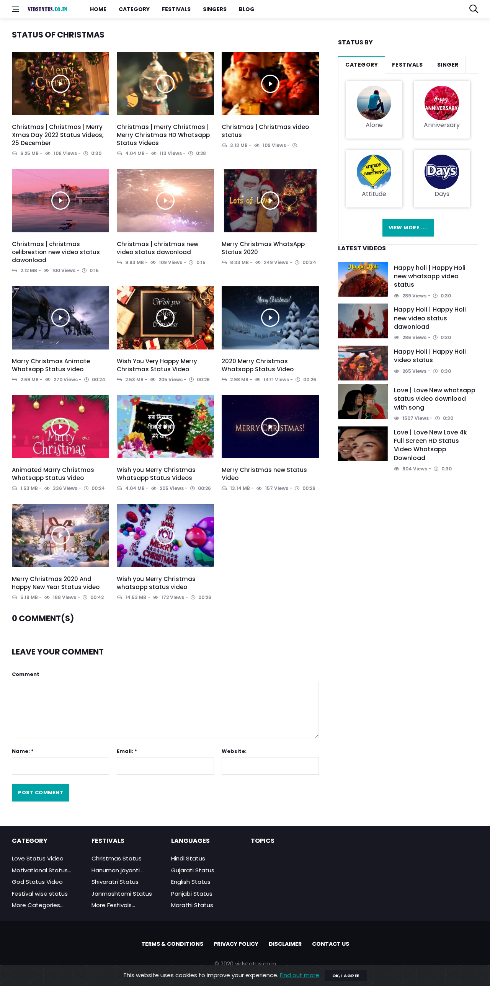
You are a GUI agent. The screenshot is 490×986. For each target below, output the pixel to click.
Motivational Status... (41, 870)
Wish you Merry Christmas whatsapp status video (156, 583)
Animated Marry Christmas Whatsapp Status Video (53, 474)
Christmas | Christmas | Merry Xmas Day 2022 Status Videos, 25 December (57, 135)
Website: (234, 751)
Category (134, 9)
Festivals (176, 9)
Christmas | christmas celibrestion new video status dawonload (56, 252)
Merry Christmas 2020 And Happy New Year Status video (56, 583)
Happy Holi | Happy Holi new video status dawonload (430, 318)
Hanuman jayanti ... (118, 870)
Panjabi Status (191, 894)
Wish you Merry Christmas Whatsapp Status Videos (156, 474)
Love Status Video (38, 858)
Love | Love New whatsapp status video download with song (434, 399)
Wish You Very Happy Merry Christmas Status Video (157, 365)
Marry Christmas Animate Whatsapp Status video (51, 365)
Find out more (299, 975)
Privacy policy (236, 944)
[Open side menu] (15, 9)
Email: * (127, 751)
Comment (25, 674)
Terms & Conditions (172, 944)
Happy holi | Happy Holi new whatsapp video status (430, 276)
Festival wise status (40, 894)
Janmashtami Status (121, 894)
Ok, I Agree (345, 976)
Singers (215, 9)
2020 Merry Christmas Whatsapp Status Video (258, 365)
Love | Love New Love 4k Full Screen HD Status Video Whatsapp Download (430, 445)
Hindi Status (188, 858)
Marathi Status (192, 905)
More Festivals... (113, 905)
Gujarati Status (192, 870)
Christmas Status (116, 858)
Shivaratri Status (115, 882)
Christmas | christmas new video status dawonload (157, 248)
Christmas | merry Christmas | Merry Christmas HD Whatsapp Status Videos (163, 135)
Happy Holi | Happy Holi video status (430, 355)
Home (98, 9)
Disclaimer (285, 944)
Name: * (23, 751)
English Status (191, 882)
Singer (448, 65)
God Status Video (37, 882)
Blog (247, 9)
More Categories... (38, 905)
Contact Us (330, 944)
